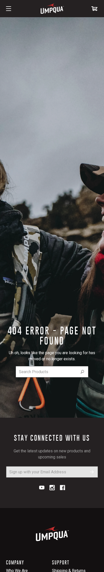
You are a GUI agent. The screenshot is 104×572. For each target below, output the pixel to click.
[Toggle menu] (8, 8)
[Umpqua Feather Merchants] (52, 8)
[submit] (82, 371)
